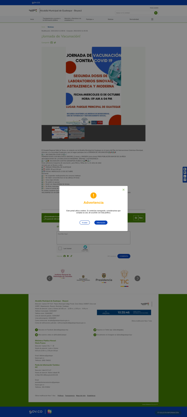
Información (101, 223)
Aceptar (84, 223)
